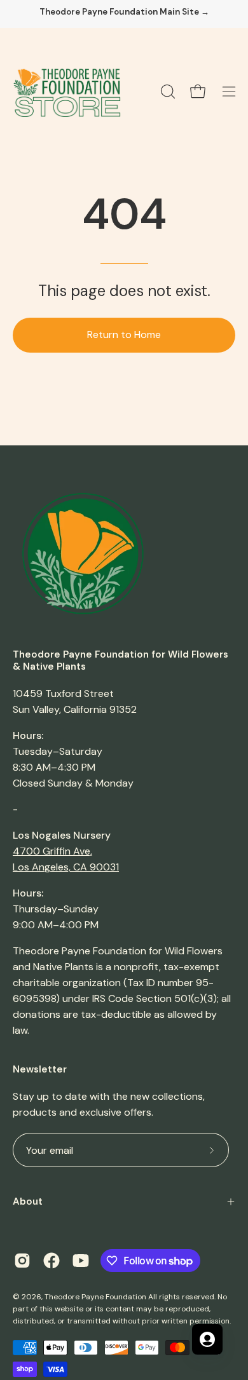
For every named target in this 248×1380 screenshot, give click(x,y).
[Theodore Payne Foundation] (67, 91)
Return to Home (124, 334)
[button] (167, 91)
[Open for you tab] (207, 1339)
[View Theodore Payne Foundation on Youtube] (80, 1260)
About (28, 1201)
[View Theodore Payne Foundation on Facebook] (51, 1260)
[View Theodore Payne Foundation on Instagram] (22, 1260)
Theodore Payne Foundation (95, 1297)
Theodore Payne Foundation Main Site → (124, 12)
